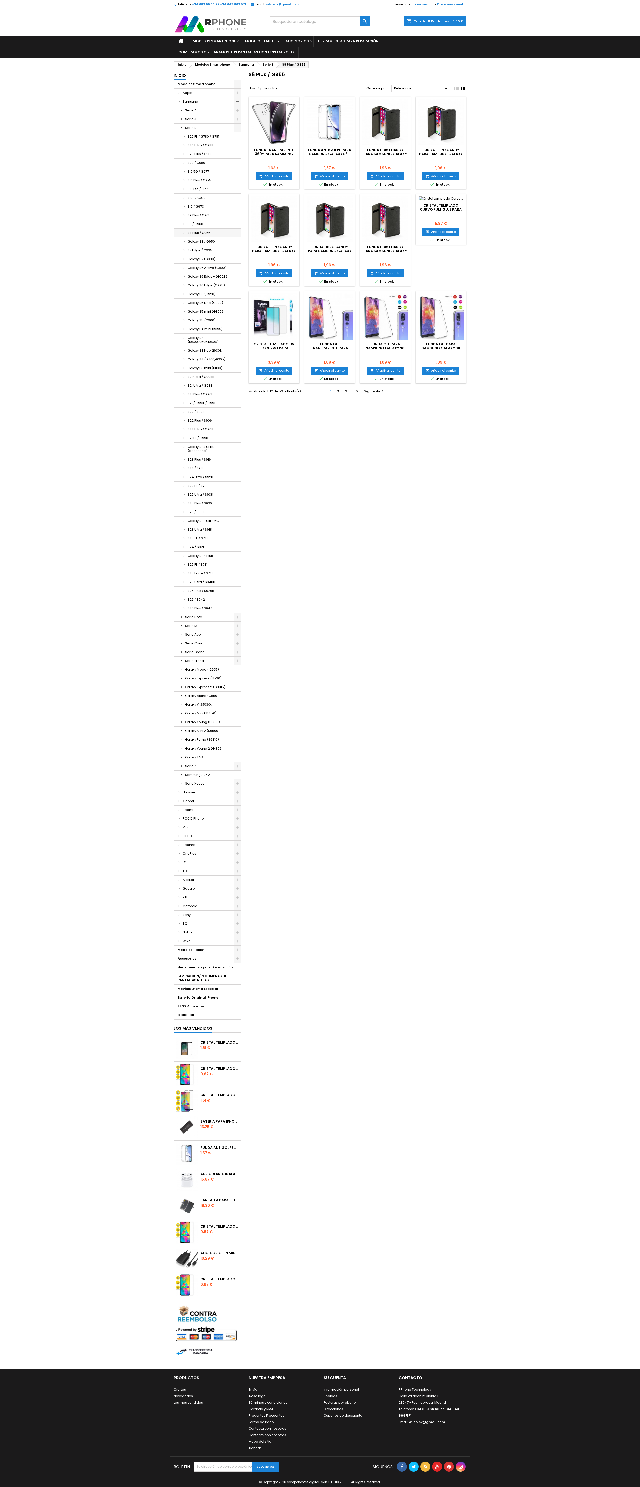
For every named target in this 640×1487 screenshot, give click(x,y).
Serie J (190, 119)
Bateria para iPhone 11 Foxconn (219, 1121)
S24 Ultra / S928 (200, 477)
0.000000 (186, 1015)
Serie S (190, 127)
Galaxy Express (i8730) (203, 678)
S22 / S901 (196, 411)
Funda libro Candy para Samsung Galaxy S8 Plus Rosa (385, 153)
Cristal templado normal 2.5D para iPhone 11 (219, 1279)
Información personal (341, 1389)
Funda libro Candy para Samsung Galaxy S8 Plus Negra (274, 250)
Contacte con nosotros (267, 1435)
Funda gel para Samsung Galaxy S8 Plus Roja (441, 348)
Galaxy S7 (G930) (202, 259)
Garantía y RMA (261, 1409)
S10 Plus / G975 (199, 180)
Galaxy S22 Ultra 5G (203, 520)
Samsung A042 (197, 774)
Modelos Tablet (260, 41)
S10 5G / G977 (198, 171)
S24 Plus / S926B (201, 590)
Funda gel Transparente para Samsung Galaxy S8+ (329, 348)
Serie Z (190, 766)
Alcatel (188, 879)
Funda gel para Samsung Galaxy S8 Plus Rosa (385, 348)
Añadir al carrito (274, 176)
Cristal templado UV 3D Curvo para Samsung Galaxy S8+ (274, 348)
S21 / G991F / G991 (201, 403)
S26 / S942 (196, 599)
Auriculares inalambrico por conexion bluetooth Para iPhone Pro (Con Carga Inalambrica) (219, 1174)
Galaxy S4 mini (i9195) (205, 329)
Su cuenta (335, 1378)
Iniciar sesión (422, 4)
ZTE (185, 897)
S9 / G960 (195, 224)
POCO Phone (193, 818)
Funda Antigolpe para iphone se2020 (219, 1148)
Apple (187, 92)
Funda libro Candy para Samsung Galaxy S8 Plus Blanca (330, 250)
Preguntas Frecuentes (266, 1415)
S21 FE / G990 (198, 438)
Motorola (190, 906)
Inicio (180, 75)
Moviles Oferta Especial (198, 988)
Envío (253, 1389)
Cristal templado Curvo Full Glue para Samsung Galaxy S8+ (441, 209)
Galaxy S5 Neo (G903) (205, 302)
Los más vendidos (193, 1028)
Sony (187, 914)
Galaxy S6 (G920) (202, 294)
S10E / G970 (197, 197)
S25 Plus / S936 (200, 503)
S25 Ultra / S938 (200, 494)
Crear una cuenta (451, 4)
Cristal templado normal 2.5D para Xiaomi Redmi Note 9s (219, 1226)
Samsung (190, 101)
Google (189, 888)
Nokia (187, 932)
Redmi (188, 809)
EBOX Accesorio (191, 1006)
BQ (185, 923)
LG (184, 862)
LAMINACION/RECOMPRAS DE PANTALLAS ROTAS (202, 978)
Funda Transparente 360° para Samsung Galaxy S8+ (274, 153)
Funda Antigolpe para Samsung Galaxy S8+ (329, 151)
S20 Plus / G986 (200, 154)
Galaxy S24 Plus (200, 555)
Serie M (191, 625)
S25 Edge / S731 (200, 573)
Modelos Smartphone (214, 41)
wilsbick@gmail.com (282, 4)
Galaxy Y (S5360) (198, 704)
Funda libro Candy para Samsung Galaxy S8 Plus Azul (385, 250)
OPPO (187, 836)
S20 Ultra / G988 (201, 145)
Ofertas (180, 1389)
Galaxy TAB (194, 757)
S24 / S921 (196, 547)
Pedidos (330, 1396)
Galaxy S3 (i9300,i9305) (207, 359)
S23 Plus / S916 (199, 459)
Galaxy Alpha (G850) (202, 695)
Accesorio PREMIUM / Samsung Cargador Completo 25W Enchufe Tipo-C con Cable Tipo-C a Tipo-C (219, 1253)
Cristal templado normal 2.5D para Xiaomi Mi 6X (219, 1069)
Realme (189, 844)
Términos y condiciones (268, 1402)
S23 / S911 (195, 468)
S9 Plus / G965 (199, 215)
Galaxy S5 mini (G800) (205, 311)
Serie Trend (194, 660)
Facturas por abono (340, 1402)
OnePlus (189, 853)
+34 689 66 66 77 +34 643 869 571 (219, 4)
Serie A (191, 110)
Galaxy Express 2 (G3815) (205, 687)
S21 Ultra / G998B (201, 376)
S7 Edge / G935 (200, 250)
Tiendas (255, 1448)
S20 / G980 (196, 162)
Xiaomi (188, 801)
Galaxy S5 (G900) (202, 320)
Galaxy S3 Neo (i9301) (205, 350)
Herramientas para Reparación (348, 41)
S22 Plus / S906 (200, 420)
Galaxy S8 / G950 (201, 241)
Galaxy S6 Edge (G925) (206, 285)
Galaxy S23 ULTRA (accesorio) (202, 448)
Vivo (186, 827)
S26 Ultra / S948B (201, 582)
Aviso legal (257, 1396)
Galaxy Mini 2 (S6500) (202, 730)
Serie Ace (193, 634)
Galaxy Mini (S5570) (201, 713)
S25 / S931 (196, 512)
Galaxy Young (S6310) (202, 722)
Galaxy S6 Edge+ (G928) (207, 276)
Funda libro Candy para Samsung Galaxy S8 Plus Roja (441, 153)
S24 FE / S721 (198, 538)
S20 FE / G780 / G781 (203, 136)
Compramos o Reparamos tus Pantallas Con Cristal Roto (236, 52)
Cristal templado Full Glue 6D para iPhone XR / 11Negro (219, 1095)
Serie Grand (195, 652)
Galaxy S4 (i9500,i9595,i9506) (203, 339)
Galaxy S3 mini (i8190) (205, 368)
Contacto (410, 1378)
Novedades (183, 1396)
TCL (185, 871)
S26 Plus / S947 (200, 608)
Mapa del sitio (260, 1441)
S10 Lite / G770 (199, 189)
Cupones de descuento (343, 1415)
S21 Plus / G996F (200, 394)
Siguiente (374, 391)
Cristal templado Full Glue (219, 1042)
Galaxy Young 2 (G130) (203, 748)
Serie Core (194, 643)
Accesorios (297, 41)
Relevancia (421, 89)
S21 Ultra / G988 (200, 385)
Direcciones (333, 1409)
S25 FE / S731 (198, 564)
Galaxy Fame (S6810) (202, 739)
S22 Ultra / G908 (201, 429)
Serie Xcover (195, 783)
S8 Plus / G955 (199, 232)
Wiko (187, 941)
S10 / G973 (196, 206)
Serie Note (193, 617)
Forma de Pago (261, 1422)
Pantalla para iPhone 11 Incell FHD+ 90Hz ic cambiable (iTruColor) (219, 1200)
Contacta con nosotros (267, 1428)
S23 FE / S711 (197, 485)
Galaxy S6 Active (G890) (207, 267)
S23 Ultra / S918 (200, 529)
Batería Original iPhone (198, 997)
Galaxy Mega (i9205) (202, 669)
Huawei (189, 792)
